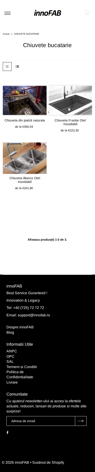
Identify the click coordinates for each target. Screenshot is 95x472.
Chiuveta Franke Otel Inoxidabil (70, 122)
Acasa (6, 34)
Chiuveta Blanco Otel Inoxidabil (24, 180)
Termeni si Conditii (21, 367)
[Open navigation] (7, 13)
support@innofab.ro (34, 315)
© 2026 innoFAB (15, 462)
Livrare (12, 382)
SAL (10, 361)
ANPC (11, 351)
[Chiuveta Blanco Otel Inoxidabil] (25, 158)
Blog (10, 332)
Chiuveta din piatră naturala (25, 120)
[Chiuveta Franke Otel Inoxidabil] (70, 100)
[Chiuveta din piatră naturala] (25, 100)
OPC (10, 356)
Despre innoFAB (20, 327)
